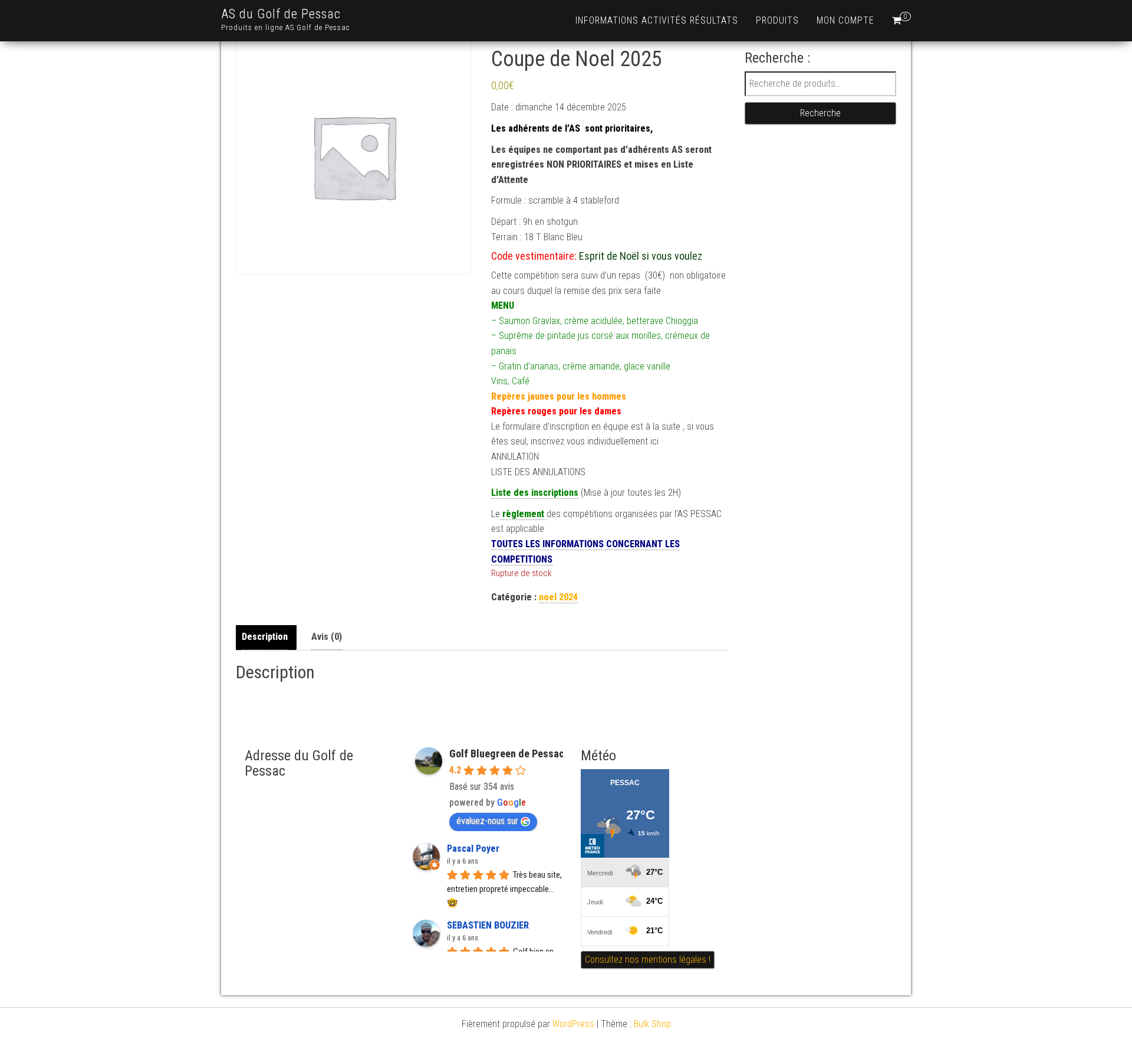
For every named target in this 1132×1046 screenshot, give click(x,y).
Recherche (820, 113)
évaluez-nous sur (487, 820)
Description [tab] (265, 636)
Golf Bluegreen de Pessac (506, 753)
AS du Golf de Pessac (281, 13)
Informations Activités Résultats (656, 20)
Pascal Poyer (473, 848)
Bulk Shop (652, 1023)
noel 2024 (558, 597)
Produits (777, 20)
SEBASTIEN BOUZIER (488, 925)
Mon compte (845, 20)
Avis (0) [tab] (326, 636)
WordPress (573, 1023)
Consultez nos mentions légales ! (647, 959)
